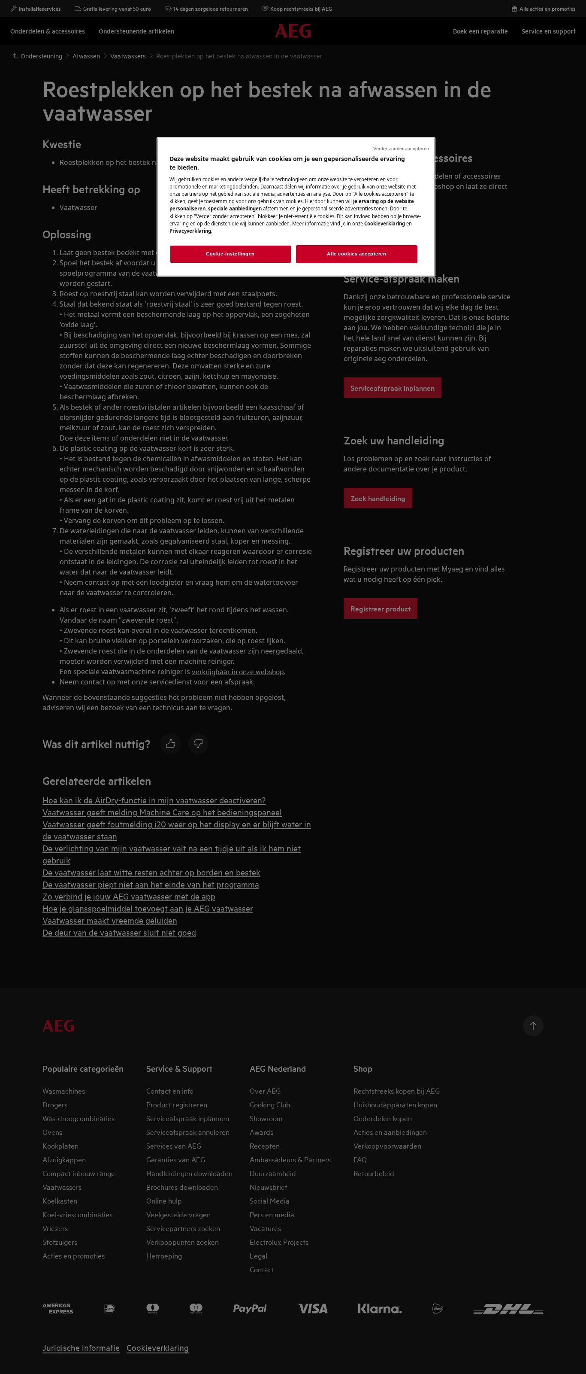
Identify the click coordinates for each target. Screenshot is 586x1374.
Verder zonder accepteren (401, 148)
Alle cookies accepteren (356, 253)
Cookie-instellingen (230, 253)
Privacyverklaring (190, 231)
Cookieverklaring (384, 223)
